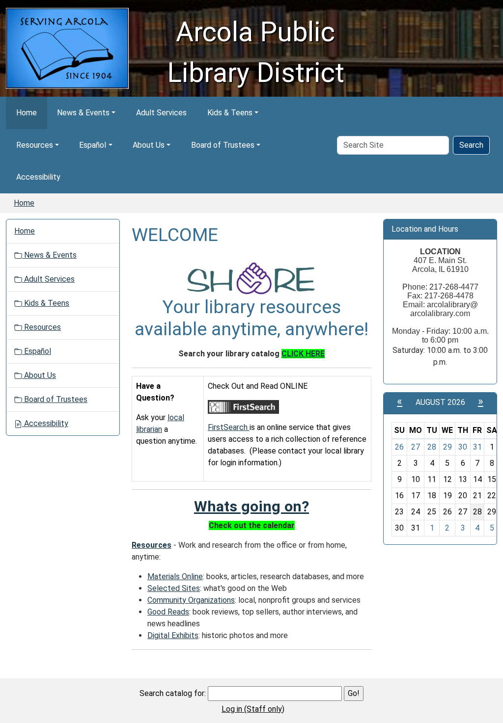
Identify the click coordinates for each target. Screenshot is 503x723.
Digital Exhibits (172, 635)
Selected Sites (173, 588)
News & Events (83, 112)
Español (92, 145)
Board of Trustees (222, 145)
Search (471, 145)
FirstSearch (229, 427)
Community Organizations (191, 600)
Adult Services (161, 112)
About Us (149, 145)
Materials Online (175, 576)
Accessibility (38, 177)
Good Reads (168, 611)
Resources (34, 145)
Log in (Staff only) (253, 709)
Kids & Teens (229, 112)
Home (26, 112)
